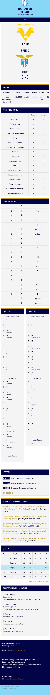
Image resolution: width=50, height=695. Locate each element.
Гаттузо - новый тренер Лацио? (23, 478)
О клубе (22, 509)
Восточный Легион (25, 10)
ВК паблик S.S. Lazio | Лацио (12, 679)
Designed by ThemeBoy (9, 688)
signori (17, 643)
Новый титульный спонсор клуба (23, 483)
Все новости (8, 493)
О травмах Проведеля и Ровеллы (23, 488)
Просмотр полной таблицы (39, 581)
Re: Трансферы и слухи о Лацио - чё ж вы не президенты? (24, 524)
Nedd (13, 646)
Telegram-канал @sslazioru (16, 650)
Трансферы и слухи (10, 526)
